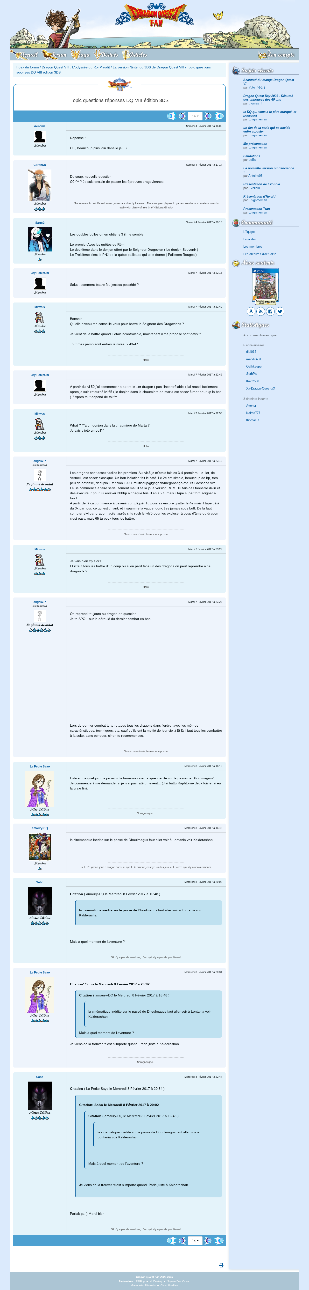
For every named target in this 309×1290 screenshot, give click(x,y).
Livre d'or (249, 239)
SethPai (251, 374)
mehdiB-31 (253, 359)
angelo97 (40, 461)
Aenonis (39, 126)
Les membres (252, 246)
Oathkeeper (254, 366)
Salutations (251, 156)
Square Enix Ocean (178, 1281)
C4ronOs (40, 165)
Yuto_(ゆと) (257, 87)
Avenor (251, 405)
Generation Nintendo (143, 1285)
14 (194, 116)
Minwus (40, 307)
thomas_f (255, 103)
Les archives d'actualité (259, 254)
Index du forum (27, 67)
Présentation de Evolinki (261, 184)
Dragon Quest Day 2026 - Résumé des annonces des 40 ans (268, 97)
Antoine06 (255, 175)
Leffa (252, 160)
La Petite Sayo (40, 766)
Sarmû (39, 222)
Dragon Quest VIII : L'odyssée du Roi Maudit (76, 67)
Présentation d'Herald (259, 196)
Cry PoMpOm (40, 273)
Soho (39, 882)
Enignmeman (258, 119)
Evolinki (254, 188)
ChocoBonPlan (169, 1285)
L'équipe (249, 232)
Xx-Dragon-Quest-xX (260, 388)
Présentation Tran (256, 209)
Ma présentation (255, 144)
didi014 (251, 352)
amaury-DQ (40, 828)
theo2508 (252, 381)
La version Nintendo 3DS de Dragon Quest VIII (148, 67)
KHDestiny (156, 1281)
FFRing (140, 1281)
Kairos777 (253, 413)
